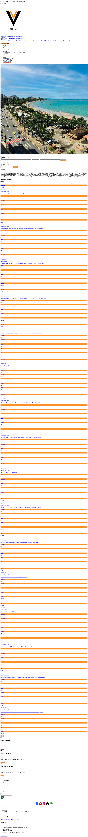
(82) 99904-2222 (7, 62)
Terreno (21, 36)
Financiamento (28, 40)
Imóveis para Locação (14, 819)
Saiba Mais (3, 762)
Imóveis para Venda (5, 819)
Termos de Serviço (67, 40)
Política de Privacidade (58, 40)
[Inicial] (13, 33)
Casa (14, 36)
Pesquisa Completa (21, 40)
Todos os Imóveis (4, 36)
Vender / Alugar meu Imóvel (11, 40)
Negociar (2, 775)
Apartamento (10, 36)
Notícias (32, 40)
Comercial (18, 36)
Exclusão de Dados (49, 40)
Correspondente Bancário (40, 40)
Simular (2, 749)
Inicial (4, 45)
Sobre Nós (3, 40)
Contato (2, 42)
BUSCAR (63, 160)
